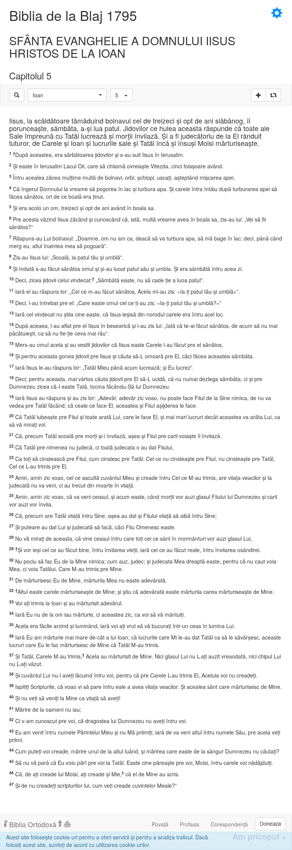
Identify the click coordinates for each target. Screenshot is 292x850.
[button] (67, 95)
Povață (160, 824)
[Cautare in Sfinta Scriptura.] (16, 95)
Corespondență (229, 824)
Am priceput (259, 837)
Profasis (189, 824)
